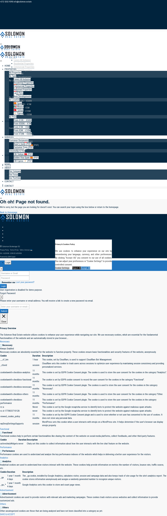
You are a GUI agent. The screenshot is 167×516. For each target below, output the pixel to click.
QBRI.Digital (11, 257)
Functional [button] (4, 429)
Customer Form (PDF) (23, 147)
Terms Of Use (14, 250)
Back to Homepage (8, 212)
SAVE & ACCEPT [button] (7, 514)
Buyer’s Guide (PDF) (22, 144)
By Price (12, 97)
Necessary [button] (4, 341)
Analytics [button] (4, 457)
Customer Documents (19, 140)
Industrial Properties (23, 70)
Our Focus (13, 174)
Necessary (7, 345)
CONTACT (9, 186)
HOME (7, 65)
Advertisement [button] (6, 490)
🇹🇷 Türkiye (18, 110)
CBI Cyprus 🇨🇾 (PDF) (23, 161)
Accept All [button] (85, 268)
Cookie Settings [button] (62, 268)
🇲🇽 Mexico (19, 106)
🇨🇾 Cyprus (18, 113)
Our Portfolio (15, 178)
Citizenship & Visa (17, 138)
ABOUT (8, 167)
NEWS (7, 155)
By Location (14, 99)
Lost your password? (25, 282)
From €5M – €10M (22, 130)
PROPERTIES (10, 69)
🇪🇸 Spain (18, 103)
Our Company (15, 171)
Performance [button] (6, 447)
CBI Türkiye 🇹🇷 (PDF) (23, 154)
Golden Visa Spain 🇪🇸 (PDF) (26, 157)
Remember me (8, 282)
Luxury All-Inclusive (22, 60)
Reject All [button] (76, 268)
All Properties (15, 53)
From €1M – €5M (22, 127)
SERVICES (9, 121)
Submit (4, 311)
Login (3, 286)
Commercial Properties (24, 67)
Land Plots (18, 93)
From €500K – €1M (22, 104)
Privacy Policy (4, 250)
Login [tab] (7, 262)
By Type (12, 56)
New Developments (22, 77)
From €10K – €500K (23, 101)
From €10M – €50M (23, 133)
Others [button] (3, 504)
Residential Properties (24, 63)
